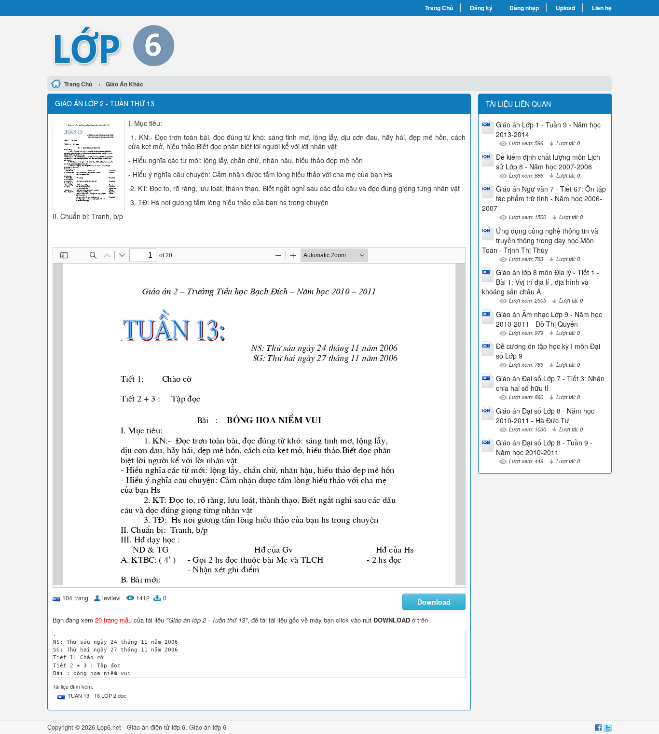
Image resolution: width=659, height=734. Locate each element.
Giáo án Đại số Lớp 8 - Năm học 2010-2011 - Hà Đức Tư (545, 415)
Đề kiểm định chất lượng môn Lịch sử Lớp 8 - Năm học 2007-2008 (548, 161)
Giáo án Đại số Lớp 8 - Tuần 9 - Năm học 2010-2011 (544, 447)
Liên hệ (602, 7)
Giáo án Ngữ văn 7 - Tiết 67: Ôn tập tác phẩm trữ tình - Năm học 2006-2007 (544, 198)
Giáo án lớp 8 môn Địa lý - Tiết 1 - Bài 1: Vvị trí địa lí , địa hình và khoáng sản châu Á (540, 281)
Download (434, 602)
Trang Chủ (439, 7)
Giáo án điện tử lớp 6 (156, 727)
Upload (565, 7)
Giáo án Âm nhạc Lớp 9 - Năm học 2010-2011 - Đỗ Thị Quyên (549, 319)
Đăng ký (481, 7)
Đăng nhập (524, 7)
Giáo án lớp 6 (207, 727)
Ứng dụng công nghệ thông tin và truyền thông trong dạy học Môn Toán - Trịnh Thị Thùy (540, 240)
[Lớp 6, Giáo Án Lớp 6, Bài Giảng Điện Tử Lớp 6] (188, 45)
